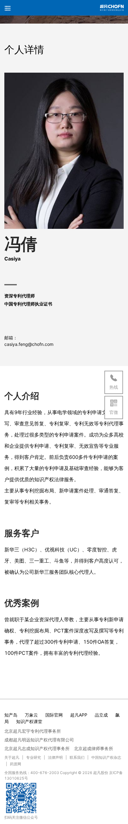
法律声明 (55, 757)
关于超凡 (11, 757)
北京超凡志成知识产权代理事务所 (37, 748)
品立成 (101, 715)
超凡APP (78, 715)
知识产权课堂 (29, 721)
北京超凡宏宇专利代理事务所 (32, 731)
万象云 (31, 715)
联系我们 (77, 757)
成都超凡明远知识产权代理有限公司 (39, 739)
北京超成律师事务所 (93, 748)
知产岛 (10, 715)
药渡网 (15, 764)
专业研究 (33, 757)
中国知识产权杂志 (106, 757)
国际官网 (54, 715)
